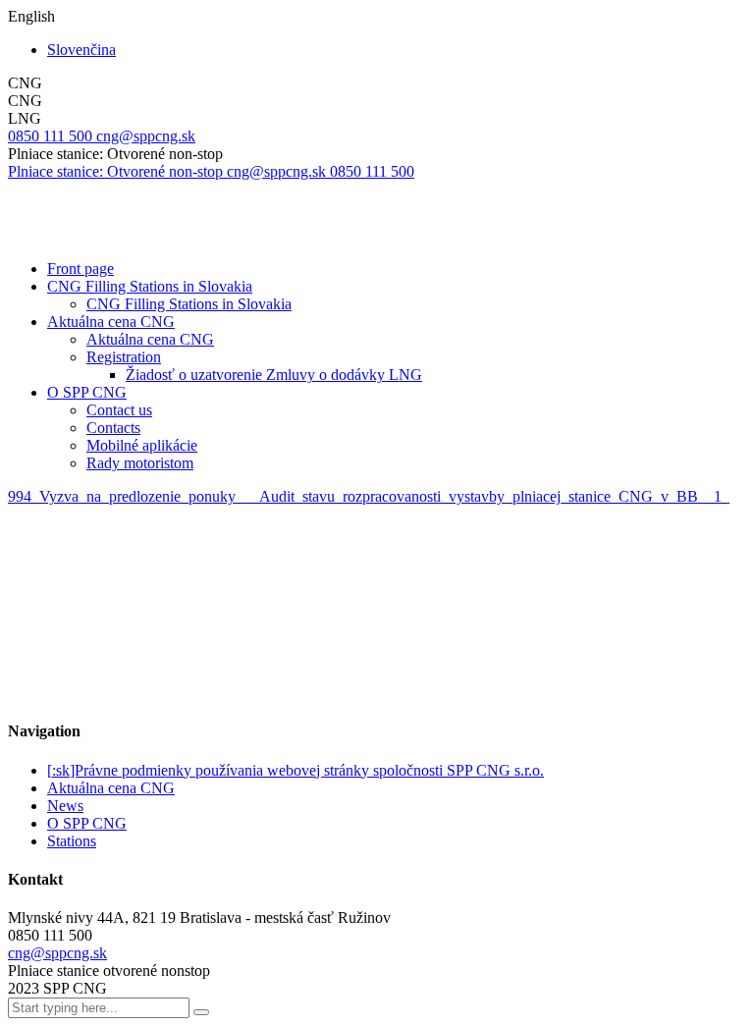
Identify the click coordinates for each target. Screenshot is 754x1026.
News (65, 805)
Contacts (113, 427)
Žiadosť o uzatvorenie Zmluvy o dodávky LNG (274, 374)
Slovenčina (81, 49)
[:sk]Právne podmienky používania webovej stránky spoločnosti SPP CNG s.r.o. (295, 770)
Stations (71, 841)
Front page (80, 268)
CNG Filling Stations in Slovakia (149, 286)
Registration (123, 357)
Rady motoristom (139, 463)
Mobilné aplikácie (141, 445)
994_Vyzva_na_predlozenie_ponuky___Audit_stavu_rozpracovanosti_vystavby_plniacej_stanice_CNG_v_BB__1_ (368, 496)
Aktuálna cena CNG (111, 321)
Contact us (119, 410)
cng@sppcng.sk (57, 953)
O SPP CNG (87, 392)
